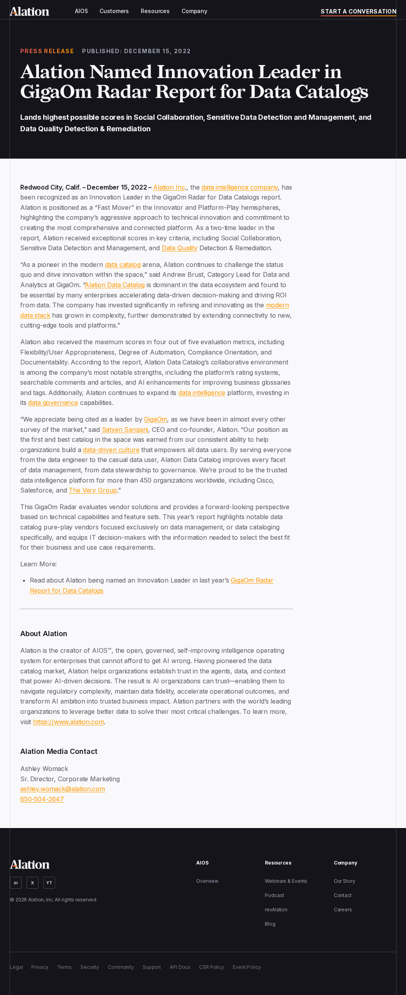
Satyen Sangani (125, 429)
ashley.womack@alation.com (62, 789)
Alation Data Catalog (114, 285)
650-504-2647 (42, 799)
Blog (270, 924)
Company (194, 11)
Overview (207, 881)
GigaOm (155, 419)
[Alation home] (30, 11)
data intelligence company (239, 187)
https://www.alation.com (68, 722)
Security (89, 967)
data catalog (123, 264)
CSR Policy (211, 967)
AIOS (81, 11)
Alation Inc (169, 187)
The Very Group (93, 490)
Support (152, 967)
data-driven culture (111, 450)
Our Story (344, 881)
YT (49, 883)
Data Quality (179, 248)
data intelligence (201, 393)
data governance (53, 402)
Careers (343, 910)
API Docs (180, 967)
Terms (64, 967)
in (16, 883)
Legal (16, 967)
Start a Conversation (358, 11)
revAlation (276, 910)
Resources (155, 11)
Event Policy (247, 967)
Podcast (274, 895)
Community (121, 967)
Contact (343, 895)
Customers (114, 11)
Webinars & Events (286, 881)
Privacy (39, 967)
